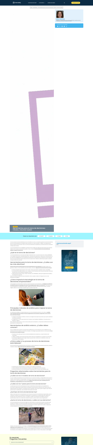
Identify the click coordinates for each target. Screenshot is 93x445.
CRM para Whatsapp (32, 2)
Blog (31, 7)
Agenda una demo (51, 2)
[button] (64, 2)
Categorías (41, 2)
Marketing (35, 7)
